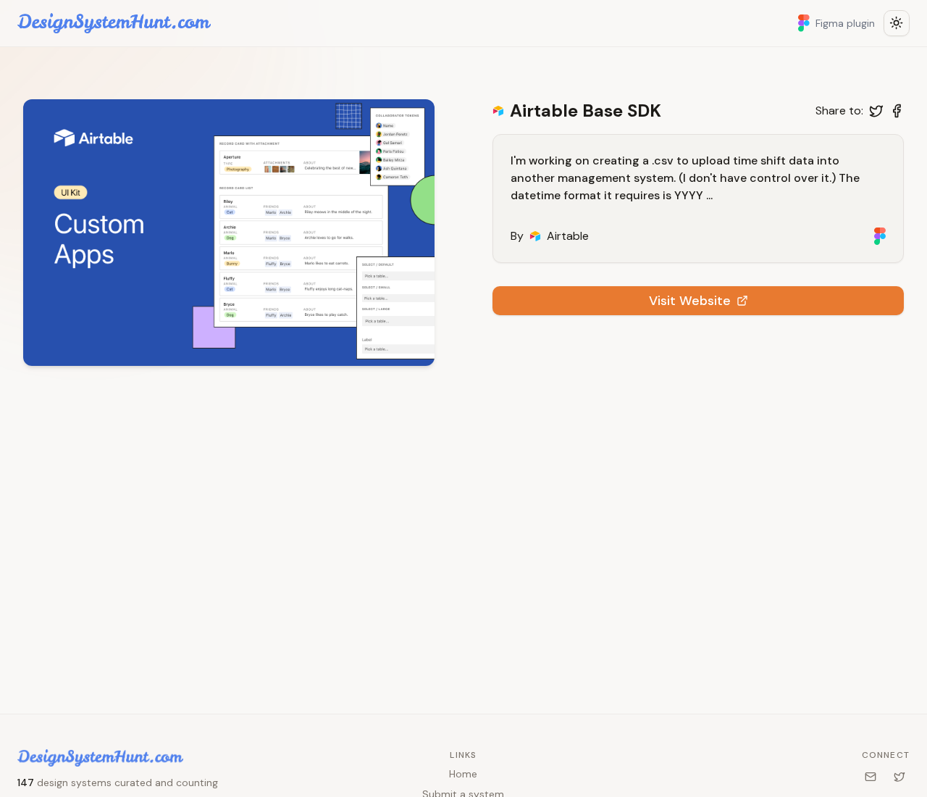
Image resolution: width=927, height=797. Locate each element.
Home (463, 773)
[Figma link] (880, 236)
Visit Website (690, 300)
